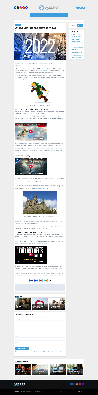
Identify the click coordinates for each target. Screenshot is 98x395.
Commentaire (18, 319)
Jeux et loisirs (59, 14)
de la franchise (52, 150)
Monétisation (54, 369)
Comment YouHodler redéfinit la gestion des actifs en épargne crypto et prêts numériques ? (40, 373)
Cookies (75, 391)
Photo (47, 216)
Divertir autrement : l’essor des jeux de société (57, 305)
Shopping (65, 14)
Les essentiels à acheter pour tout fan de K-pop (22, 372)
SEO (61, 391)
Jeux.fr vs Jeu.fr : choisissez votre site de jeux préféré (77, 52)
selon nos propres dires (42, 70)
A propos (70, 391)
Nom (16, 336)
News (43, 14)
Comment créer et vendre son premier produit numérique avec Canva (57, 373)
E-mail (16, 342)
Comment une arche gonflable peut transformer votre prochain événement (39, 306)
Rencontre (66, 391)
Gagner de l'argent (37, 369)
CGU (79, 391)
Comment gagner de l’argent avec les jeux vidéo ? (77, 43)
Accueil (32, 14)
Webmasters (56, 391)
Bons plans (37, 14)
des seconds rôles (31, 243)
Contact (82, 391)
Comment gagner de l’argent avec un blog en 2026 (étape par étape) (74, 373)
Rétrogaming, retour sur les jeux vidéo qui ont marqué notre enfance (77, 48)
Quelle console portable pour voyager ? (22, 305)
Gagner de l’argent (50, 14)
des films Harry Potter (43, 188)
